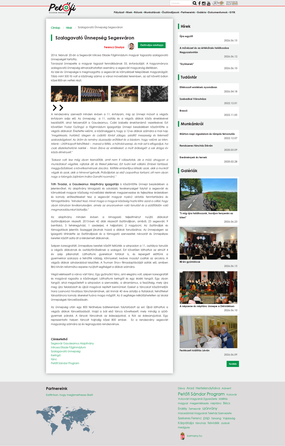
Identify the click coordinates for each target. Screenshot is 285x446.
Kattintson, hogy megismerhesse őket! (69, 394)
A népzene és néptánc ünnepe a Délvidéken (207, 306)
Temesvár (195, 408)
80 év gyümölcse (190, 261)
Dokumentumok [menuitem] (218, 12)
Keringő (56, 355)
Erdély (182, 408)
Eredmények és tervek (193, 157)
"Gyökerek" (187, 63)
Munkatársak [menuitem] (152, 12)
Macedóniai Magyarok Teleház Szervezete (205, 413)
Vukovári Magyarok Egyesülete (197, 398)
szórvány (209, 408)
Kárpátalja (186, 423)
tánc (54, 359)
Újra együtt (186, 36)
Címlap (55, 27)
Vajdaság (229, 418)
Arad (190, 388)
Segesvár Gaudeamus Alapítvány (72, 343)
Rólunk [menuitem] (138, 12)
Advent (226, 388)
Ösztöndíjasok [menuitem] (170, 12)
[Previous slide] (54, 107)
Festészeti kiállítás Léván (194, 350)
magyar (183, 403)
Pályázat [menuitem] (119, 12)
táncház (200, 423)
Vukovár (231, 394)
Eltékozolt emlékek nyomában (198, 87)
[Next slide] (61, 107)
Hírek (69, 27)
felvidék (214, 423)
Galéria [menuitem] (201, 12)
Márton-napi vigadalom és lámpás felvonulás (207, 133)
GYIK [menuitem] (232, 12)
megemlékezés (199, 403)
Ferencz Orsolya (114, 47)
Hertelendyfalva (208, 388)
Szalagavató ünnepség (65, 351)
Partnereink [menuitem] (188, 12)
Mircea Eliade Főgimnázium (68, 347)
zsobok (225, 423)
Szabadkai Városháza (193, 98)
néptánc (216, 403)
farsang (216, 418)
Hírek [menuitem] (129, 12)
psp (206, 418)
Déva (181, 388)
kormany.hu (194, 435)
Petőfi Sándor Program (65, 363)
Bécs (226, 403)
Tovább (233, 364)
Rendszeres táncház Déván (196, 145)
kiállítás (223, 398)
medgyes (184, 427)
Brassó (184, 110)
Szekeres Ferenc (190, 418)
